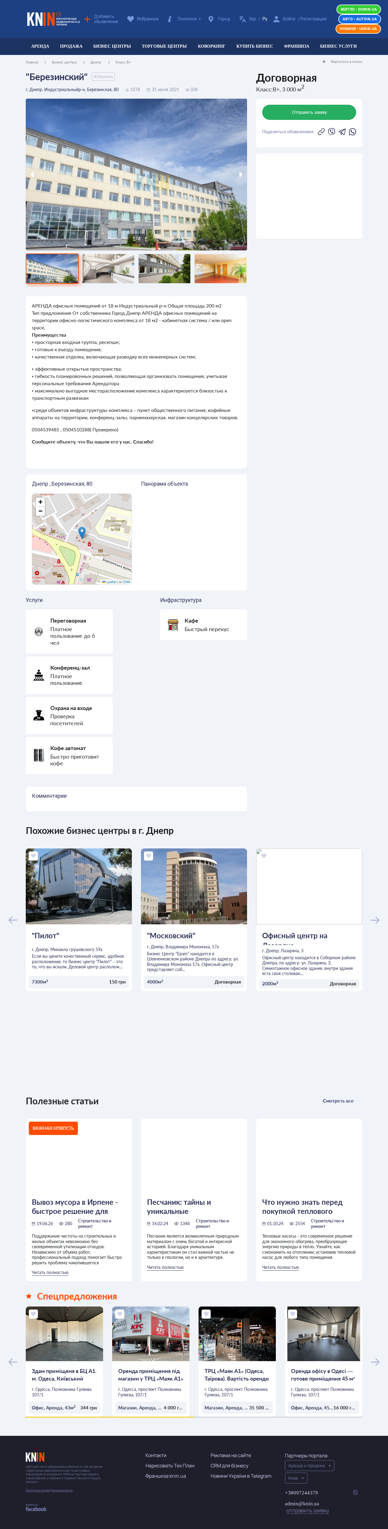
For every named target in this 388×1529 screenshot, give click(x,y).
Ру (265, 18)
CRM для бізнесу (229, 1465)
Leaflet (110, 581)
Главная (32, 62)
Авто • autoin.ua (360, 19)
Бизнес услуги (338, 46)
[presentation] (53, 174)
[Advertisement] (309, 196)
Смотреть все (338, 1100)
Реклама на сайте (231, 1455)
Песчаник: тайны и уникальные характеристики (179, 1206)
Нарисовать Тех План (170, 1465)
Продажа (71, 46)
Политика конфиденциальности (49, 1490)
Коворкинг (212, 46)
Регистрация (313, 18)
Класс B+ (123, 62)
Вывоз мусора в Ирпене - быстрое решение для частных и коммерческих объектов (75, 1206)
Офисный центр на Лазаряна (294, 938)
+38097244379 (301, 1493)
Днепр (96, 62)
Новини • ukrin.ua (358, 29)
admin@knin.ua (307, 1507)
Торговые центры (164, 46)
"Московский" (171, 935)
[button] (82, 533)
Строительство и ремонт (94, 1223)
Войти (289, 18)
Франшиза (296, 46)
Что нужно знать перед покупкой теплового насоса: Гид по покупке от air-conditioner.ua (306, 1206)
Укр (252, 18)
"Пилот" (45, 935)
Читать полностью (50, 1272)
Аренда (40, 46)
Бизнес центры (112, 46)
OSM (126, 581)
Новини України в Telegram (241, 1476)
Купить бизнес (254, 46)
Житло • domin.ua (359, 9)
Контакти (156, 1455)
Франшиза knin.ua (166, 1476)
